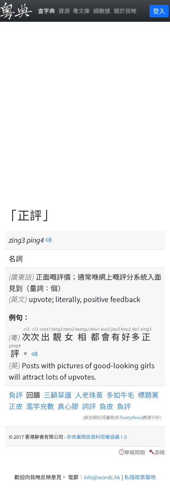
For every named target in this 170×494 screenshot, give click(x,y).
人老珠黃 (89, 394)
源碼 (159, 452)
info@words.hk (102, 476)
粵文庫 (81, 11)
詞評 (89, 406)
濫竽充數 (40, 406)
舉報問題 (134, 452)
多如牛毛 (120, 394)
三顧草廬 (57, 394)
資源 (64, 11)
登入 (159, 11)
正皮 (16, 406)
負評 (17, 394)
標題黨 (148, 394)
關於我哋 (125, 11)
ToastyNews (131, 417)
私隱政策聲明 (140, 476)
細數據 (101, 11)
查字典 (46, 11)
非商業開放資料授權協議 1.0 (97, 436)
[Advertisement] (85, 120)
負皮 (106, 406)
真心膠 (68, 406)
